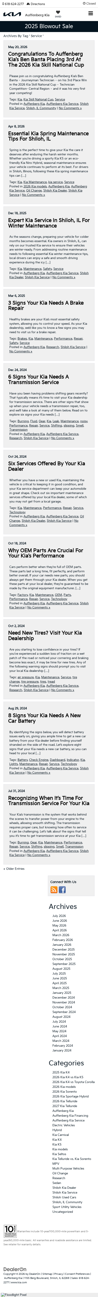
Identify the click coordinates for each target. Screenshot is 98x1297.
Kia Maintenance (35, 182)
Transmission (18, 430)
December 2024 (63, 998)
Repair (78, 338)
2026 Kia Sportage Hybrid (70, 1096)
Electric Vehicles (63, 1125)
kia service (55, 182)
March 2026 (60, 935)
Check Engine (38, 760)
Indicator (73, 760)
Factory (23, 595)
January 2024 (61, 1050)
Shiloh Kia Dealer (55, 190)
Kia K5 (57, 1144)
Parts (67, 595)
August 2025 (61, 969)
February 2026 (62, 940)
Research (52, 347)
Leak (56, 421)
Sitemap (47, 1274)
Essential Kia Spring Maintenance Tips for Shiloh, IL (48, 136)
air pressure (26, 677)
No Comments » (70, 108)
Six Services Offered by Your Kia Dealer (46, 466)
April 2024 (59, 1036)
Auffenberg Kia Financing (70, 1116)
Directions (37, 4)
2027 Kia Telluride (64, 1106)
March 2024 (60, 1041)
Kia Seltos (59, 1154)
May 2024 (59, 1031)
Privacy (58, 1274)
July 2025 (59, 973)
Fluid (33, 421)
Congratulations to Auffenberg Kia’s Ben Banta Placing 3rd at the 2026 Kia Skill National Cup (46, 59)
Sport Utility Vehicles (66, 1207)
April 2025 (59, 983)
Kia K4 (57, 1140)
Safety (47, 269)
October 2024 (62, 1007)
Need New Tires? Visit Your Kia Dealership (45, 635)
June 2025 (59, 978)
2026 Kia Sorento (64, 1092)
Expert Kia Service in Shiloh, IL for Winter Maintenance (49, 223)
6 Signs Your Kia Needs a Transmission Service (38, 379)
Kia (20, 99)
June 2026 (59, 921)
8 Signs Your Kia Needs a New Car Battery (44, 718)
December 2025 (63, 949)
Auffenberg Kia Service (62, 104)
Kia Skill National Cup (38, 99)
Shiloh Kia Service (37, 277)
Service (60, 99)
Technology (17, 512)
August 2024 (61, 1017)
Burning (23, 421)
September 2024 (64, 1012)
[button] (14, 4)
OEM (58, 595)
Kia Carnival (60, 1135)
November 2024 (63, 1002)
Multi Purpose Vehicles (68, 1168)
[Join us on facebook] (62, 890)
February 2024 (62, 1046)
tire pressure (30, 682)
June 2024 (59, 1026)
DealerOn (34, 1274)
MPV (55, 1164)
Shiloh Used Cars (64, 1197)
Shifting (56, 425)
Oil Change (34, 190)
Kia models (60, 1149)
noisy (83, 421)
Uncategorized (62, 1212)
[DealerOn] (15, 1269)
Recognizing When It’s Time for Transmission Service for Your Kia (49, 801)
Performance (63, 338)
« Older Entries (13, 869)
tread (51, 682)
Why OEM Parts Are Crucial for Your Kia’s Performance (45, 553)
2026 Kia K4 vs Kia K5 (67, 1077)
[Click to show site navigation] (91, 14)
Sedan (56, 1183)
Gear (42, 421)
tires (43, 682)
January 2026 (61, 945)
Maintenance (32, 269)
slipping (69, 425)
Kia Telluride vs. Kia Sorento (71, 1159)
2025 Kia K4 (61, 1072)
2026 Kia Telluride (64, 1101)
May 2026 (59, 925)
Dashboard (57, 760)
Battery (23, 760)
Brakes (22, 338)
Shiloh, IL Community (41, 108)
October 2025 (62, 959)
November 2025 (63, 954)
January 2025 (61, 993)
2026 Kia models (35, 186)
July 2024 (59, 1022)
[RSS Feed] (54, 890)
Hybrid (57, 1130)
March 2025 (60, 988)
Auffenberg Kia (34, 104)
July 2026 (59, 916)
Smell (79, 425)
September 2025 (64, 964)
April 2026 (59, 930)
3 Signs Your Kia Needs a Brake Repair (46, 305)
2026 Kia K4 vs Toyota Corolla (73, 1082)
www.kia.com (19, 1282)
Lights (13, 764)
